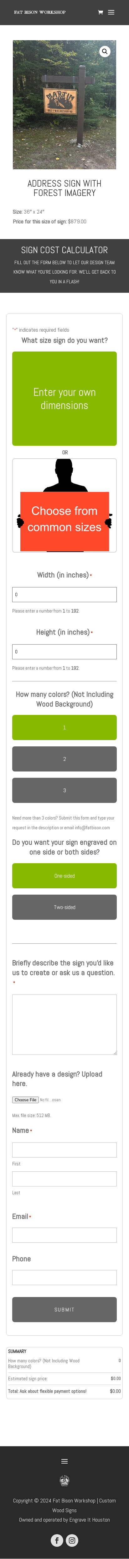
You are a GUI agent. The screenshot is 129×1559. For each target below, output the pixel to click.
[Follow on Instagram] (72, 1540)
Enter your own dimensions (64, 398)
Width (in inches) (64, 575)
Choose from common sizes (64, 505)
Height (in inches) (64, 632)
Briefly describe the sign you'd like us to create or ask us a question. (63, 972)
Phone (21, 1258)
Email (21, 1216)
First (16, 1164)
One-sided (64, 875)
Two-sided (64, 907)
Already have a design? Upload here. (57, 1078)
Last (16, 1193)
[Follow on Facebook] (57, 1540)
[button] (105, 51)
